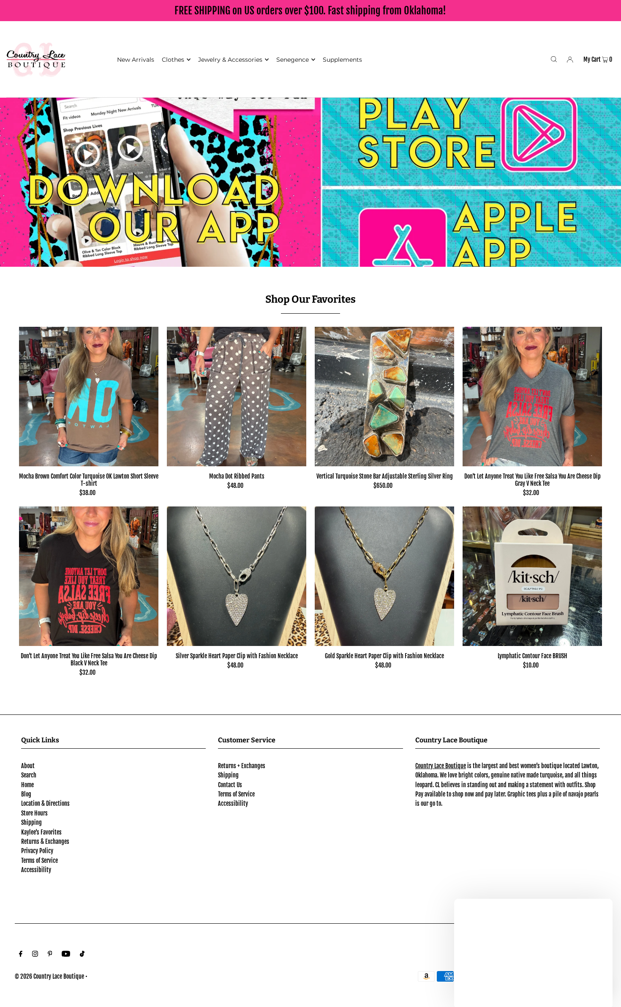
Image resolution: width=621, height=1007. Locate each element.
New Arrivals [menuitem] (135, 59)
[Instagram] (35, 954)
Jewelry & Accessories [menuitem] (230, 59)
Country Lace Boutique (440, 765)
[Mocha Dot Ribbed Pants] (236, 396)
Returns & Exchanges (45, 841)
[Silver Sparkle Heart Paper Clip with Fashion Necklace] (236, 576)
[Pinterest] (50, 954)
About (28, 765)
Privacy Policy (37, 850)
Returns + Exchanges (241, 765)
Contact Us (230, 784)
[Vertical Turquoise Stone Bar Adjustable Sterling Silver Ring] (384, 396)
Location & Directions (45, 803)
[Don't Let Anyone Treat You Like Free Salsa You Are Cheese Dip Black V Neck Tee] (88, 576)
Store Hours (34, 813)
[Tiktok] (82, 954)
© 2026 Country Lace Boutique (49, 976)
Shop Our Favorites (310, 299)
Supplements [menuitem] (342, 59)
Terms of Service (39, 860)
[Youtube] (66, 954)
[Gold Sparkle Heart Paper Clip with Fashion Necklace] (384, 576)
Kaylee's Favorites (41, 832)
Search (28, 775)
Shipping (31, 822)
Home (27, 784)
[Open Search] (553, 59)
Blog (26, 794)
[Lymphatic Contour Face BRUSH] (532, 576)
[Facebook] (20, 954)
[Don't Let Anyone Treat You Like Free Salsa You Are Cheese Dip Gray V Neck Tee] (532, 396)
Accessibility (36, 869)
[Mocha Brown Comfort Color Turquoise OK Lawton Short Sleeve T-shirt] (88, 396)
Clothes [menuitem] (173, 59)
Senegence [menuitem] (292, 59)
